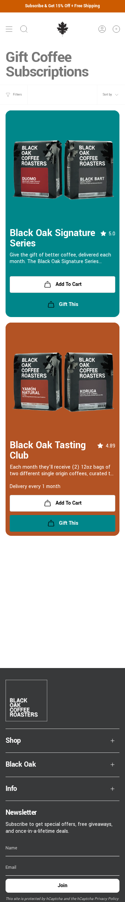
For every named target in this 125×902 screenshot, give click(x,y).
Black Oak (21, 764)
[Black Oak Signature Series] (62, 167)
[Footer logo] (26, 700)
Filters (17, 94)
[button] (105, 234)
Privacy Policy (106, 898)
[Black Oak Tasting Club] (62, 379)
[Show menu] (9, 29)
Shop (13, 741)
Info (11, 789)
